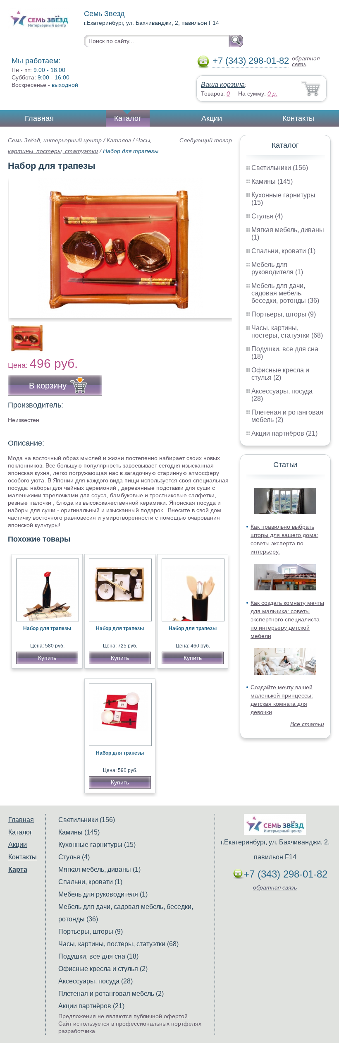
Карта (17, 869)
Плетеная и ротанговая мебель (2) (111, 993)
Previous (23, 333)
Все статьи (307, 724)
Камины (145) (272, 181)
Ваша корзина (223, 84)
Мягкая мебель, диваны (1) (99, 869)
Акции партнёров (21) (284, 433)
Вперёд (218, 243)
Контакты (298, 118)
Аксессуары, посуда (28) (95, 981)
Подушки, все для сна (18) (98, 956)
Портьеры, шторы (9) (283, 314)
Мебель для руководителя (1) (277, 268)
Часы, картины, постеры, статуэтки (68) (287, 331)
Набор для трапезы (47, 628)
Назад (21, 243)
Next (223, 333)
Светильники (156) (279, 167)
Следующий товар (205, 140)
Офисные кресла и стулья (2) (280, 374)
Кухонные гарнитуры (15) (97, 844)
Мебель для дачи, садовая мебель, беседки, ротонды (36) (285, 293)
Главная (39, 118)
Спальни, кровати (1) (283, 250)
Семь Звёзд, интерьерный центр (55, 140)
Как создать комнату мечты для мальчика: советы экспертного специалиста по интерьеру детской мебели (287, 619)
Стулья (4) (267, 216)
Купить (47, 658)
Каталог (127, 118)
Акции (211, 118)
